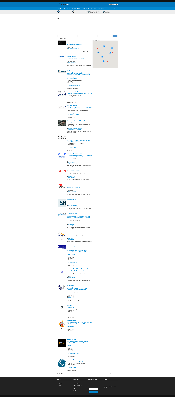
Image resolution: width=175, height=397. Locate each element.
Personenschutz (80, 73)
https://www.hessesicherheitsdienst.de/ (74, 353)
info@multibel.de (70, 238)
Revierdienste (74, 73)
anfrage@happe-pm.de (71, 113)
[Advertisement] (87, 27)
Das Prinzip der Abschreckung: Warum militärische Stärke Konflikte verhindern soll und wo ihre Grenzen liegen (95, 12)
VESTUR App (69, 305)
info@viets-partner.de (71, 162)
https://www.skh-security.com (73, 225)
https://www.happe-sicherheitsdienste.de (74, 114)
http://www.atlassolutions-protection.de (74, 129)
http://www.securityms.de (72, 147)
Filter (58, 38)
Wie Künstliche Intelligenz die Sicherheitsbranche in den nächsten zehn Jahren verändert (110, 12)
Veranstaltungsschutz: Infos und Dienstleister (80, 217)
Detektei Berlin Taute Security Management (76, 359)
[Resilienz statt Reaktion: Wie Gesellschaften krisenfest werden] (58, 11)
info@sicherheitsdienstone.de (73, 331)
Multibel (68, 232)
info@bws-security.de (71, 277)
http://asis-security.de (71, 177)
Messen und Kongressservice (84, 139)
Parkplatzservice (87, 73)
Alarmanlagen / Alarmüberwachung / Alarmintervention (76, 93)
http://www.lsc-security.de (72, 262)
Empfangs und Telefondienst (84, 74)
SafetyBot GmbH (70, 285)
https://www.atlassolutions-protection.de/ (75, 49)
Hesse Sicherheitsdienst (71, 339)
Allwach (68, 70)
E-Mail (90, 387)
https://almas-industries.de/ (72, 192)
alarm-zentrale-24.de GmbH (72, 91)
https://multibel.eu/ (71, 239)
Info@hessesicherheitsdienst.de (73, 352)
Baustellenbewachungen (75, 75)
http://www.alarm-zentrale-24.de (73, 99)
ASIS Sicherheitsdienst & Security (73, 170)
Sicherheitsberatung (80, 58)
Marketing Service (101, 8)
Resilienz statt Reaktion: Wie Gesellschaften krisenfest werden (65, 11)
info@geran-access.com (72, 62)
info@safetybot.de (71, 297)
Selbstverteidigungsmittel (78, 385)
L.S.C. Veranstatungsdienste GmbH (74, 246)
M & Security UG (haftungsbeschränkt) (74, 136)
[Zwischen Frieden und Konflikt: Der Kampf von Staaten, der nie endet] (73, 11)
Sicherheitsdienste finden (87, 8)
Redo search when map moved (96, 40)
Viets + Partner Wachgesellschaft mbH (74, 153)
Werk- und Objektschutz (71, 58)
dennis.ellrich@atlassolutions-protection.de (75, 128)
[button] (97, 48)
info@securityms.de (71, 145)
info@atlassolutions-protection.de (73, 48)
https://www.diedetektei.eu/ (72, 367)
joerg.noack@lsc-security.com (73, 261)
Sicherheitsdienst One (71, 320)
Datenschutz (60, 383)
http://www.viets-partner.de (72, 163)
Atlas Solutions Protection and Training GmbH (76, 41)
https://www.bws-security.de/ (73, 278)
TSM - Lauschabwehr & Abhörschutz (74, 199)
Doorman (78, 137)
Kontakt (60, 385)
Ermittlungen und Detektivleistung (73, 201)
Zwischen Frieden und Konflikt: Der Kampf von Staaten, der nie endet (80, 11)
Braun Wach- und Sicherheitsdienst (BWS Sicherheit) (77, 268)
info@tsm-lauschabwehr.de (72, 205)
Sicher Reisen (69, 8)
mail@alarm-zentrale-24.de (72, 97)
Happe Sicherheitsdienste (72, 105)
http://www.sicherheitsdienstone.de (74, 333)
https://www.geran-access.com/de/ (73, 63)
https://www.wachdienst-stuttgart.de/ (74, 85)
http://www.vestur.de (71, 314)
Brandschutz (77, 78)
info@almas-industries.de (72, 191)
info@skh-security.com (71, 224)
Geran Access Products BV (72, 56)
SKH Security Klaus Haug (72, 213)
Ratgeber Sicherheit (61, 8)
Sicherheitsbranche (77, 8)
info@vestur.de (70, 312)
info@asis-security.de (71, 176)
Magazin (95, 8)
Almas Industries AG (71, 184)
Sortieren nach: (63, 38)
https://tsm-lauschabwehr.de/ (73, 206)
